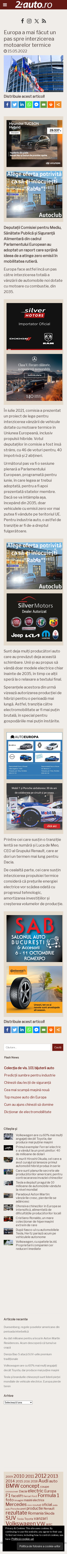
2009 (9, 1476)
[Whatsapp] (29, 104)
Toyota (28, 1519)
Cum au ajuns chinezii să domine (28, 1105)
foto (10, 1499)
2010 (19, 1476)
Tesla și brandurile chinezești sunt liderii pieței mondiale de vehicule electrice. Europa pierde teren (32, 1381)
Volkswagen (21, 1523)
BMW (13, 1486)
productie (35, 1508)
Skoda (49, 1513)
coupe (44, 1486)
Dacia (23, 1491)
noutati (37, 1504)
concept (29, 1486)
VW (41, 1524)
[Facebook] (7, 104)
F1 (8, 1495)
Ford (34, 1496)
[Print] (51, 104)
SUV (11, 1518)
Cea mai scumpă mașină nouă (27, 1090)
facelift (17, 1496)
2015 (19, 1481)
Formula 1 (48, 1495)
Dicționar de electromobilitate (27, 1112)
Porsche (15, 1508)
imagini (19, 1500)
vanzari (40, 1518)
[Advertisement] (33, 1283)
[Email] (43, 104)
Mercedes (16, 1504)
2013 (52, 1476)
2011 (29, 1476)
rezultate (16, 1512)
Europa (50, 1491)
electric (36, 1491)
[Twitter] (14, 104)
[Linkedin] (22, 104)
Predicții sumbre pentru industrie (29, 1075)
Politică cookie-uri (22, 1539)
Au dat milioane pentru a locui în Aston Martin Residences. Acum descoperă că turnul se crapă (32, 1343)
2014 (10, 1481)
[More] (58, 104)
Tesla (20, 1518)
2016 (27, 1481)
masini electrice (34, 1500)
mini (29, 1505)
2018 (34, 1481)
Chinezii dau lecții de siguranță (27, 1083)
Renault (49, 1508)
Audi (43, 1481)
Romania (36, 1513)
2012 (41, 1476)
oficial (47, 1504)
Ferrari (27, 1496)
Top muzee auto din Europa (25, 1097)
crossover (12, 1491)
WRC (49, 1524)
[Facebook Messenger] (36, 104)
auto (53, 1481)
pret (23, 1508)
